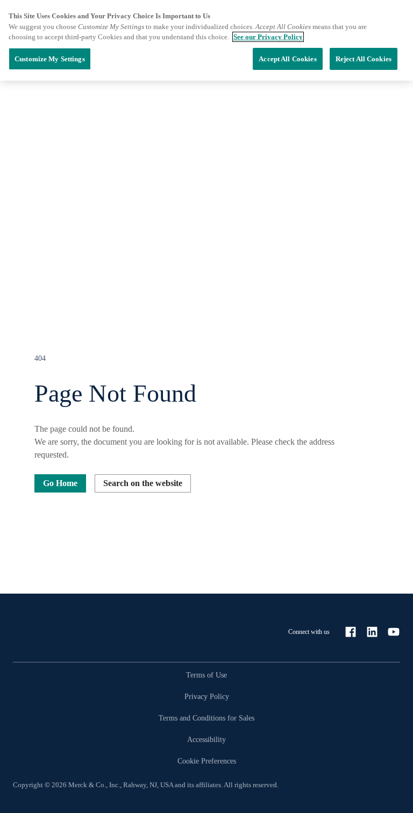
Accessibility (206, 740)
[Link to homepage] (56, 632)
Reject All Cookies (363, 59)
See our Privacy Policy (268, 37)
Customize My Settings (50, 59)
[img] (206, 318)
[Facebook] (350, 631)
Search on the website (142, 483)
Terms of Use (206, 675)
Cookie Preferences (206, 761)
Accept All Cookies (287, 59)
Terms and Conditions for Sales (206, 718)
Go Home (60, 483)
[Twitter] (393, 631)
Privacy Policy (206, 697)
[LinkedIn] (372, 631)
